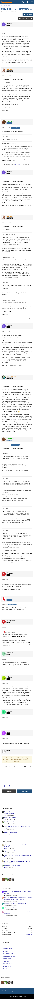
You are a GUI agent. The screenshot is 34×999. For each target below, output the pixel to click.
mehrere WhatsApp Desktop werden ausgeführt (17, 861)
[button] (4, 786)
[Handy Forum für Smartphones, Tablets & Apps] (6, 2)
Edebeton (17, 318)
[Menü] (32, 2)
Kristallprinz (29, 934)
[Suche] (23, 2)
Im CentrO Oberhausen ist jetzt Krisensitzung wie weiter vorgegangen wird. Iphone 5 (18, 898)
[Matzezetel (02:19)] (4, 879)
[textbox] (17, 776)
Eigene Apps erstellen (10, 817)
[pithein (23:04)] (7, 879)
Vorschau (9, 791)
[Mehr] (31, 30)
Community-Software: (17, 996)
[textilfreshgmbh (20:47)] (10, 879)
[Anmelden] (27, 2)
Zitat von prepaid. (10, 632)
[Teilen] (31, 18)
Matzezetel (17, 164)
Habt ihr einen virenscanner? (12, 822)
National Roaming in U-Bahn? (12, 865)
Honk (5, 848)
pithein (6, 823)
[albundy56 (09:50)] (13, 879)
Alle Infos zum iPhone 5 (10, 908)
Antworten (25, 791)
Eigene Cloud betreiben (10, 832)
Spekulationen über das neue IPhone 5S (15, 903)
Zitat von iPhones (10, 234)
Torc (5, 815)
